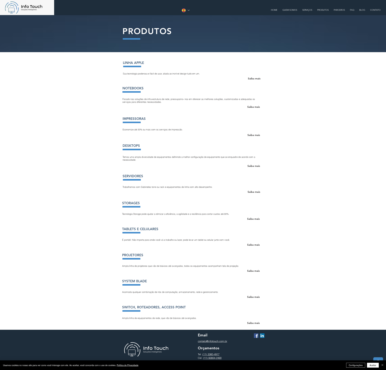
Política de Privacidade (127, 365)
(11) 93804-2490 (212, 357)
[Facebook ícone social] (256, 335)
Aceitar (373, 365)
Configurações (356, 365)
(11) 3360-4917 (210, 354)
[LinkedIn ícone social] (262, 335)
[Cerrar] (382, 365)
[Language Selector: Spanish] (185, 10)
